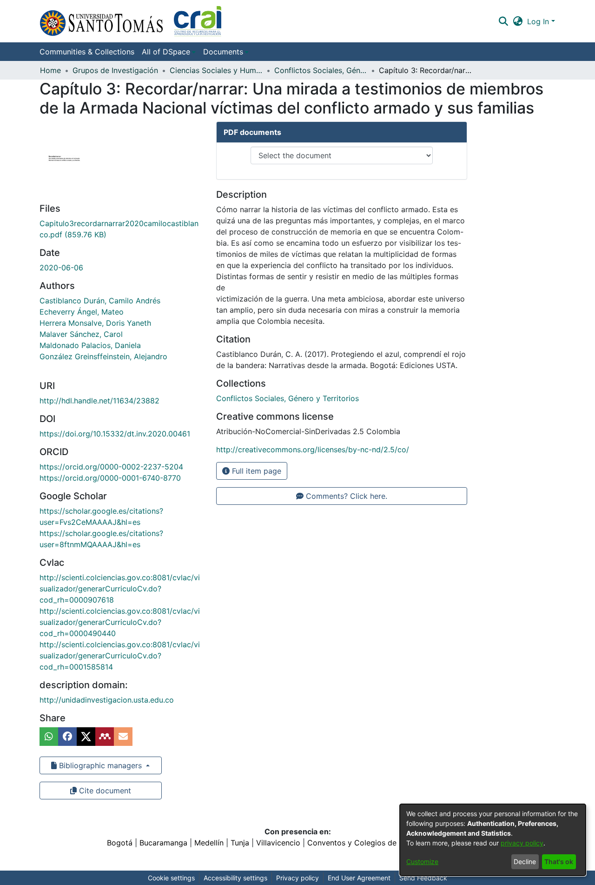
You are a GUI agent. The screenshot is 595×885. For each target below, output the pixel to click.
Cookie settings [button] (171, 878)
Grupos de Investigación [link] (115, 70)
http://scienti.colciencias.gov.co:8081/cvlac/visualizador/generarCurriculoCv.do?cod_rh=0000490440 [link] (120, 622)
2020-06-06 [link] (61, 267)
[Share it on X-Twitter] (86, 736)
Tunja (240, 842)
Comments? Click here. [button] (345, 496)
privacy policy (522, 843)
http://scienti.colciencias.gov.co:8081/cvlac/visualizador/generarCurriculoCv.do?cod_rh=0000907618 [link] (120, 588)
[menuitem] (169, 51)
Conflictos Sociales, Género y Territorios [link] (320, 70)
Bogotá (119, 842)
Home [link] (50, 70)
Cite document (104, 790)
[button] (130, 21)
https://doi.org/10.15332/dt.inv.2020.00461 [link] (115, 433)
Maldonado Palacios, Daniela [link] (90, 345)
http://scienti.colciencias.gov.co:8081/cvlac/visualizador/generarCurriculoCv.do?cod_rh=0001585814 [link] (120, 655)
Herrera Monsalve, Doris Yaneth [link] (95, 323)
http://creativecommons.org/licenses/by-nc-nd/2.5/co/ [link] (312, 449)
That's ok (558, 861)
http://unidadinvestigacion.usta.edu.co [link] (107, 699)
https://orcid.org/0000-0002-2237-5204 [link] (111, 466)
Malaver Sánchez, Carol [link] (81, 334)
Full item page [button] (255, 471)
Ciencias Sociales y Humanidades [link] (216, 70)
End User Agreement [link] (359, 878)
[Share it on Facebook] (67, 736)
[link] (287, 398)
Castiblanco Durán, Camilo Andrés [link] (100, 300)
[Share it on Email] (123, 736)
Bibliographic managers (100, 765)
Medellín (209, 842)
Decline (525, 861)
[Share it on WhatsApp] (49, 736)
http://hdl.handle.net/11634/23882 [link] (99, 400)
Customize (422, 861)
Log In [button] (539, 21)
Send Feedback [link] (423, 878)
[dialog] (493, 840)
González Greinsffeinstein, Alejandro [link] (103, 356)
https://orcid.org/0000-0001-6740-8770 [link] (110, 478)
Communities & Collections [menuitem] (87, 51)
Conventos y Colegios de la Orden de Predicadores (398, 842)
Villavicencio (278, 842)
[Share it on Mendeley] (104, 736)
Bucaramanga (163, 842)
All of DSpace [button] (166, 51)
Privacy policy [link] (297, 878)
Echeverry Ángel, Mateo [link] (82, 311)
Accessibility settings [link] (235, 878)
